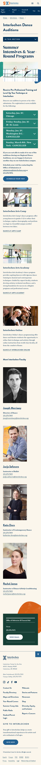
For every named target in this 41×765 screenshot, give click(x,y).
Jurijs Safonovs (11, 466)
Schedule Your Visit (15, 179)
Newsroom (26, 696)
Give (39, 11)
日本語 (21, 757)
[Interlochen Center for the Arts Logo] (11, 3)
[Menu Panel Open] (32, 3)
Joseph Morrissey (12, 408)
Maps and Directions (11, 696)
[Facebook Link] (12, 682)
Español (5, 757)
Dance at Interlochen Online (16, 350)
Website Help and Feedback (28, 761)
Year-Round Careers (10, 701)
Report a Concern (28, 713)
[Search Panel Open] (38, 3)
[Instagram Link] (4, 682)
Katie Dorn (9, 525)
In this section (12, 39)
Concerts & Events (25, 11)
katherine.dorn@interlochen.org (15, 535)
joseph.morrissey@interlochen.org (15, 418)
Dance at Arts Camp (12, 231)
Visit (34, 11)
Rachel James (10, 584)
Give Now (10, 742)
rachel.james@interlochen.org (14, 594)
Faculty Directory (9, 692)
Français (11, 757)
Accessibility (11, 761)
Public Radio (8, 710)
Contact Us (7, 687)
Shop (24, 701)
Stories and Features (29, 692)
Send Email (14, 637)
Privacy (5, 761)
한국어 (27, 757)
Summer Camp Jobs (10, 705)
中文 (16, 757)
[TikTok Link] (8, 682)
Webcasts (25, 687)
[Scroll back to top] (38, 654)
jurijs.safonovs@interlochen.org (15, 477)
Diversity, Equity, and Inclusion (28, 707)
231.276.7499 (8, 416)
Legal (18, 761)
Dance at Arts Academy (13, 293)
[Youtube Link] (15, 682)
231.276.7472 (10, 630)
